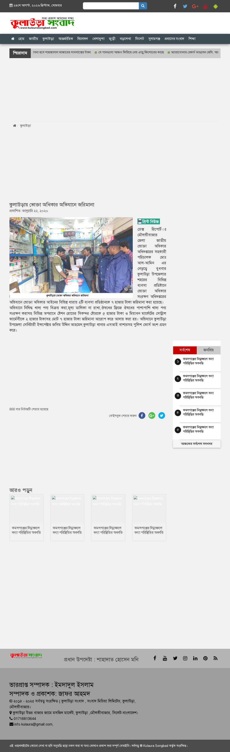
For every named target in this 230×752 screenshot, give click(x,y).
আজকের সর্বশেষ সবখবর (196, 444)
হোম (21, 39)
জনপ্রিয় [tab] (208, 350)
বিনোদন (82, 39)
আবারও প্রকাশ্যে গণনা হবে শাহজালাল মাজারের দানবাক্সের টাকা (41, 52)
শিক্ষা (192, 39)
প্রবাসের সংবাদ (174, 39)
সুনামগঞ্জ (154, 39)
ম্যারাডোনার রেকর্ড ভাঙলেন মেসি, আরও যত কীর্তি (193, 52)
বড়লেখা (125, 39)
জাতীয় (33, 39)
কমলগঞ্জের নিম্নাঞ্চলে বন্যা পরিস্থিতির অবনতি (26, 530)
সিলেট (139, 39)
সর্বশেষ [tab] (184, 350)
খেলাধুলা (98, 39)
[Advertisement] (115, 89)
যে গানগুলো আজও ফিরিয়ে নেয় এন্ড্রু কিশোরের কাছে (122, 52)
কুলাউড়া (48, 39)
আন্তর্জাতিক (65, 39)
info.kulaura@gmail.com (33, 724)
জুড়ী (112, 39)
